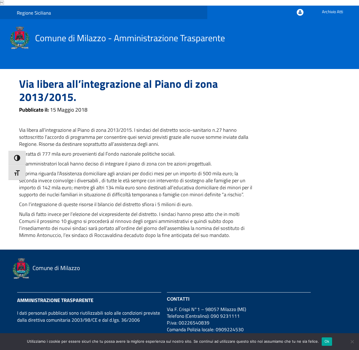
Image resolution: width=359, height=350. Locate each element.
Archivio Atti (332, 11)
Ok (327, 341)
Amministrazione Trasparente (55, 300)
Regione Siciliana (34, 13)
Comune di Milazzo (56, 267)
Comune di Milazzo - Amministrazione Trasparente (130, 38)
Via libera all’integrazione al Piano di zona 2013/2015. (118, 90)
